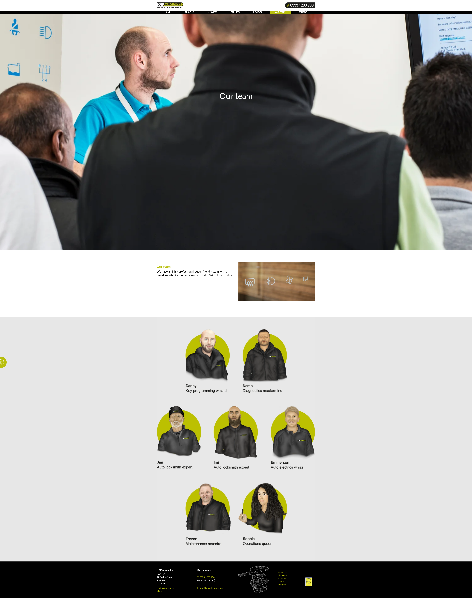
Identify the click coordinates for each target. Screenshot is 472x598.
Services (282, 575)
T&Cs (281, 582)
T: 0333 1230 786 (205, 577)
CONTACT (303, 12)
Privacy (282, 585)
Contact (282, 578)
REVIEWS (257, 12)
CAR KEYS (235, 12)
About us (282, 572)
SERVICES (212, 12)
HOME (167, 12)
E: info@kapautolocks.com (210, 588)
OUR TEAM (280, 12)
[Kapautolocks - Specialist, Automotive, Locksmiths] (170, 5)
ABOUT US (189, 12)
